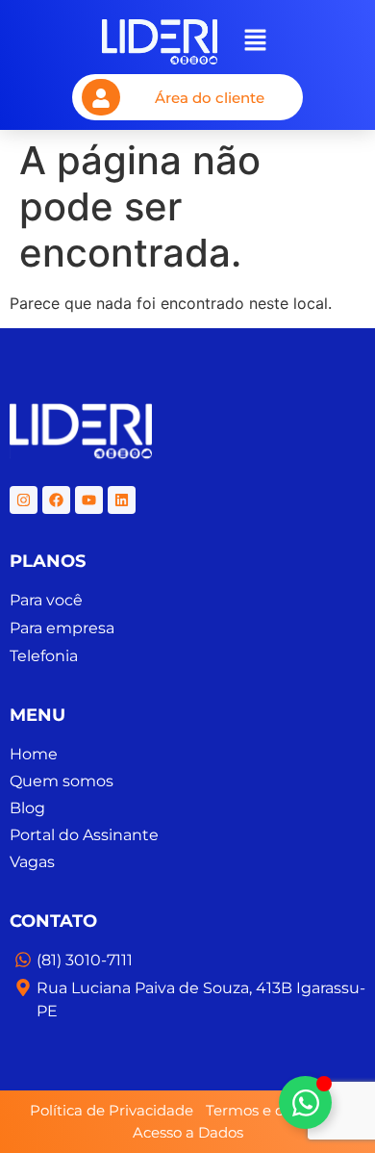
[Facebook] (56, 500)
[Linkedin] (122, 500)
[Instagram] (24, 500)
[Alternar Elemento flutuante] (305, 1102)
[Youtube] (89, 500)
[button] (256, 42)
